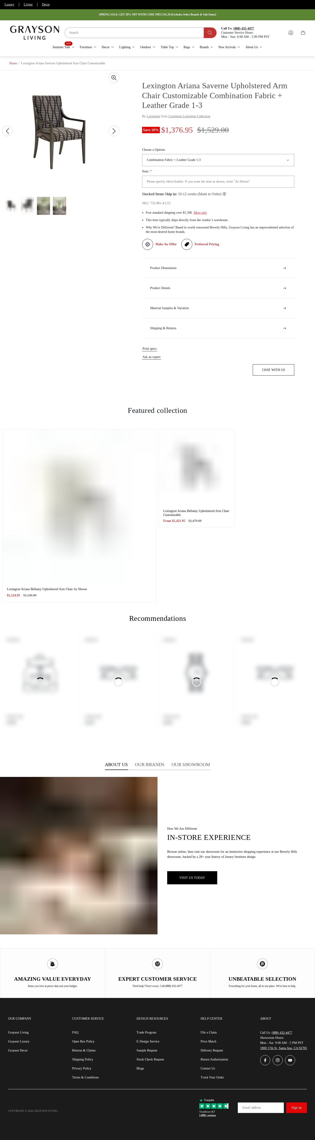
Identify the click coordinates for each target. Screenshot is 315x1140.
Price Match (208, 1041)
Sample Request (147, 1050)
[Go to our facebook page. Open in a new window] (265, 1060)
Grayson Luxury (19, 1041)
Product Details (160, 288)
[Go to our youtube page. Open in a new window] (290, 1060)
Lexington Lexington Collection (189, 116)
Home (13, 63)
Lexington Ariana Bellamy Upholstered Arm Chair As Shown (47, 589)
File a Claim (209, 1032)
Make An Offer (166, 244)
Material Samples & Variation (169, 308)
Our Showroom (191, 764)
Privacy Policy (81, 1068)
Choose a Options (153, 149)
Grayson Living (18, 1032)
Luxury (9, 4)
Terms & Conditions (85, 1077)
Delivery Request (212, 1050)
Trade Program (146, 1032)
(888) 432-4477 (282, 1032)
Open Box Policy (83, 1041)
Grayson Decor (18, 1050)
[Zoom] (114, 78)
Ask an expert (151, 357)
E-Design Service (148, 1041)
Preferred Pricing (207, 244)
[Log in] (291, 33)
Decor (46, 4)
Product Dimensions (163, 268)
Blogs (140, 1068)
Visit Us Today (192, 877)
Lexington (153, 116)
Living (28, 4)
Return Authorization (214, 1059)
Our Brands (150, 764)
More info (200, 212)
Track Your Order (212, 1077)
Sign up (296, 1107)
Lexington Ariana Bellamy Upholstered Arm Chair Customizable (196, 512)
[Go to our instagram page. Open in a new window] (278, 1060)
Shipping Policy (82, 1059)
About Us (116, 764)
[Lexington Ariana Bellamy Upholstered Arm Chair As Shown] (79, 506)
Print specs (150, 348)
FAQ (75, 1032)
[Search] (210, 32)
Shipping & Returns (163, 328)
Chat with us (273, 370)
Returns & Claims (83, 1050)
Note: (147, 171)
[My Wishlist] (280, 33)
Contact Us (208, 1068)
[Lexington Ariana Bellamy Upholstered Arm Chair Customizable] (196, 467)
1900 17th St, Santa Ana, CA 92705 (283, 1048)
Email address (251, 1107)
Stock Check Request (150, 1059)
